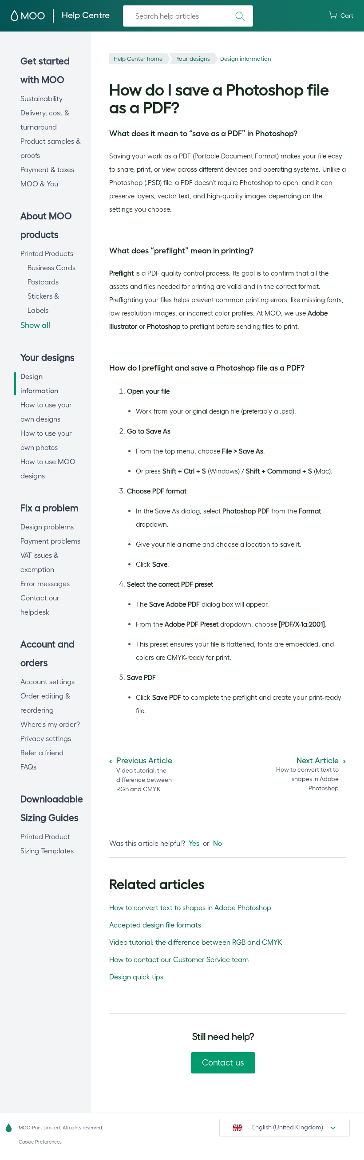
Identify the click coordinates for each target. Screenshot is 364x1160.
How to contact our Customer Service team (179, 959)
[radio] (194, 843)
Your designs (193, 58)
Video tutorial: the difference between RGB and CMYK (195, 942)
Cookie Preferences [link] (40, 1141)
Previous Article (144, 760)
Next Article (318, 760)
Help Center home (138, 58)
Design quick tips (136, 977)
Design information (245, 58)
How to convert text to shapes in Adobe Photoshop (190, 907)
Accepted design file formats (155, 925)
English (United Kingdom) (287, 1127)
